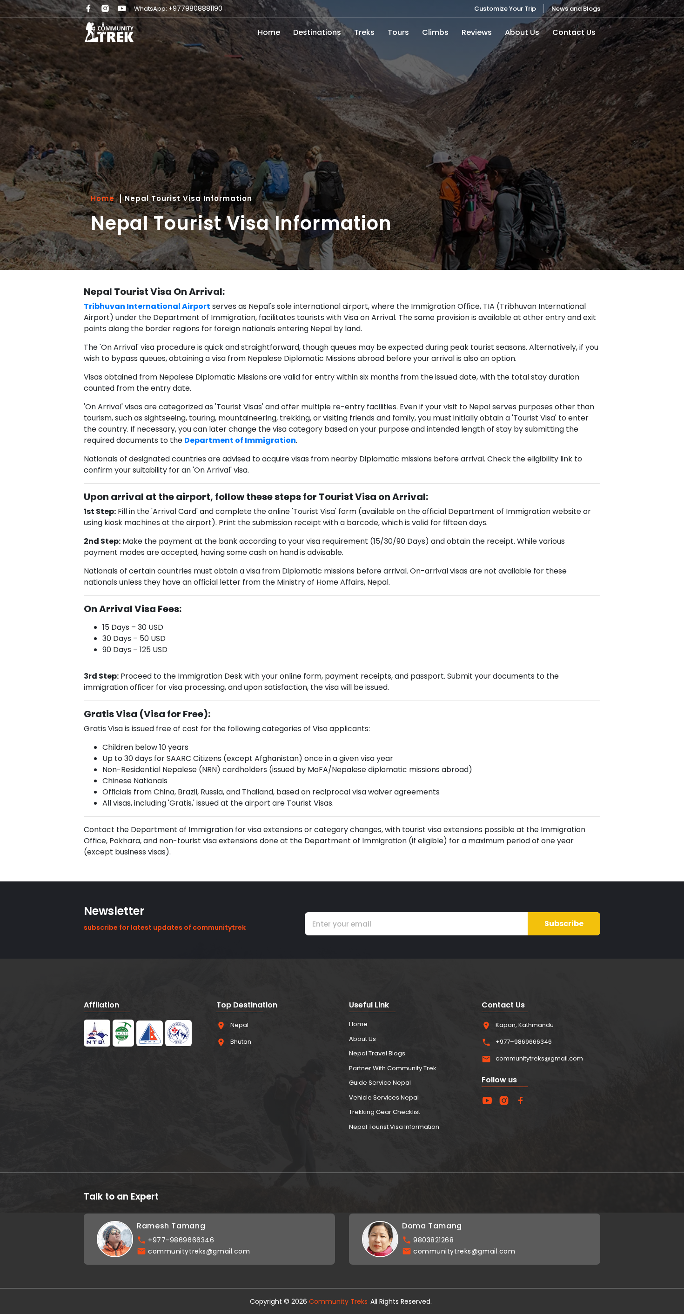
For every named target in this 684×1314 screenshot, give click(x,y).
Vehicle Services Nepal (384, 1097)
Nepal (239, 1025)
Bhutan (240, 1041)
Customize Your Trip (505, 8)
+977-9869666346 (181, 1240)
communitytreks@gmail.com (539, 1058)
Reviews (477, 32)
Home (269, 32)
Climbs (435, 32)
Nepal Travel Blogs (377, 1053)
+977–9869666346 (524, 1041)
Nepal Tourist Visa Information (188, 198)
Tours (398, 32)
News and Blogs (575, 8)
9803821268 (433, 1240)
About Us (522, 32)
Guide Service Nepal (380, 1082)
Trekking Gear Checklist (384, 1111)
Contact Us (574, 32)
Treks (364, 32)
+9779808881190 (195, 8)
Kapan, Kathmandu (525, 1025)
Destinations (317, 32)
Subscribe (563, 923)
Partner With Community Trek (392, 1068)
